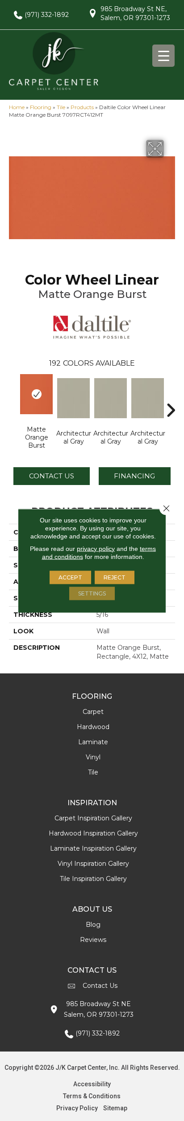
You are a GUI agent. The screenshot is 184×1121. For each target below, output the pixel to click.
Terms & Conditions (92, 1096)
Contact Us (51, 476)
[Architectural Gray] (73, 398)
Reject (114, 577)
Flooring (40, 107)
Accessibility (92, 1084)
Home (17, 107)
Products (82, 107)
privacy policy (96, 548)
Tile (61, 107)
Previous (13, 396)
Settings (92, 593)
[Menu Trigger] (163, 56)
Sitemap (115, 1108)
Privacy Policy (77, 1108)
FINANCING (134, 476)
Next (170, 396)
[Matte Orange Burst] (36, 394)
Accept (70, 577)
